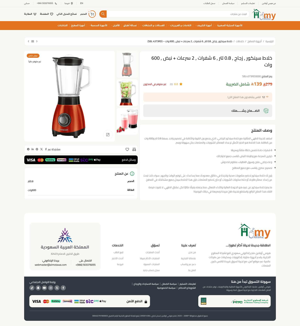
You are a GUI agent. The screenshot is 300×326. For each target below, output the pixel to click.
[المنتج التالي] (28, 41)
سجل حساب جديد (151, 270)
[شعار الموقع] (263, 13)
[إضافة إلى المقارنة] (134, 149)
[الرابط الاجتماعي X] (41, 149)
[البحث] (103, 14)
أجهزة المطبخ (255, 41)
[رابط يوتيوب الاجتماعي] (44, 287)
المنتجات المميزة (152, 264)
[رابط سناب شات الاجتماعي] (38, 287)
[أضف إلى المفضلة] (127, 149)
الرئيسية (269, 41)
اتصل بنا (192, 270)
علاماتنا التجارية (188, 258)
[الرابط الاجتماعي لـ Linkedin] (33, 149)
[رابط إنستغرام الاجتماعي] (50, 287)
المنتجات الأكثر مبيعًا (150, 258)
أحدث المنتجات (153, 252)
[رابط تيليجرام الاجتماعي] (28, 149)
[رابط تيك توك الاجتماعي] (32, 287)
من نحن (192, 252)
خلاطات (240, 41)
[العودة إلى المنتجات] (33, 41)
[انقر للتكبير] (107, 134)
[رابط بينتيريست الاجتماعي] (37, 149)
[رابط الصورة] (254, 230)
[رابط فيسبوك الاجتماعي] (46, 149)
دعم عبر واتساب (188, 264)
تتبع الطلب (118, 252)
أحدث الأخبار (117, 258)
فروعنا (120, 264)
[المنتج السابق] (37, 41)
